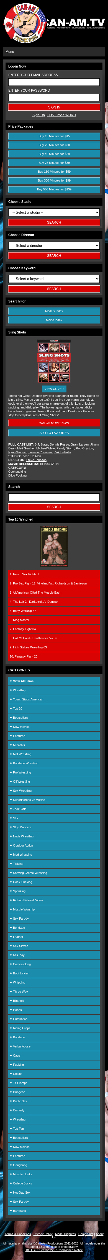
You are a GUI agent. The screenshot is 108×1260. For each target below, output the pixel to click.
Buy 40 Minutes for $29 (54, 154)
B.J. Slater (41, 444)
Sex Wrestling (22, 790)
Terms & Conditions (18, 1234)
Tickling (17, 863)
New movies (21, 726)
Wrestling (18, 690)
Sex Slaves (20, 946)
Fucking (18, 1064)
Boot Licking (20, 973)
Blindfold (18, 1000)
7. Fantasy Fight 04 (23, 629)
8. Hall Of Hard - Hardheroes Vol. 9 (33, 638)
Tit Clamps (19, 1083)
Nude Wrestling (23, 836)
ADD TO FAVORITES (54, 432)
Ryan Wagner (17, 452)
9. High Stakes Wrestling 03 (28, 647)
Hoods (17, 1009)
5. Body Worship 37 (23, 610)
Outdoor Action (22, 845)
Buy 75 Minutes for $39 (54, 162)
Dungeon (18, 1092)
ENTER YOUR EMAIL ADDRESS (33, 75)
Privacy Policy (43, 1234)
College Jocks (22, 1183)
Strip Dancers (22, 827)
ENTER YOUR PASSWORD (29, 90)
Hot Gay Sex (21, 1192)
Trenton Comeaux (40, 452)
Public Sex (19, 1101)
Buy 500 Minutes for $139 (54, 189)
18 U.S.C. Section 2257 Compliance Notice (54, 1250)
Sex (15, 818)
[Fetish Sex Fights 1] (54, 565)
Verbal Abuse (21, 1046)
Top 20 (17, 708)
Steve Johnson (36, 460)
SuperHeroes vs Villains (28, 799)
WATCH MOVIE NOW (54, 423)
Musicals (18, 745)
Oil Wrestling (21, 781)
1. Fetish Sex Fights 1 (24, 574)
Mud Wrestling (22, 854)
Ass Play (18, 955)
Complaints (85, 1234)
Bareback (19, 1210)
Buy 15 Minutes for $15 (54, 136)
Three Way (20, 991)
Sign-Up (38, 115)
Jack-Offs (19, 809)
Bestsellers (20, 717)
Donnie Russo (59, 444)
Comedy (18, 1110)
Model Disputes (65, 1234)
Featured (18, 736)
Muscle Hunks (22, 1174)
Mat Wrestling (21, 754)
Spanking (18, 891)
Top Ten (18, 1128)
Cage (16, 1055)
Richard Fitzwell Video (27, 900)
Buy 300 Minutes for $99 (54, 180)
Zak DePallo (62, 452)
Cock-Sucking (22, 882)
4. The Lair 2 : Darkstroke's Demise (34, 601)
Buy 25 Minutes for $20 (54, 145)
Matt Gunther (26, 448)
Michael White (45, 448)
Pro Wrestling (21, 772)
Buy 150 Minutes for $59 (54, 171)
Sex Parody (20, 918)
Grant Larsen (80, 444)
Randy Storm (65, 448)
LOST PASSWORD (61, 115)
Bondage (18, 927)
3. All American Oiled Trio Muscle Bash (35, 592)
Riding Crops (21, 1028)
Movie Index (54, 320)
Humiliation (19, 1019)
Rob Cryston (84, 448)
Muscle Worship (23, 909)
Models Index (54, 311)
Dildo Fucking (17, 475)
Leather (17, 936)
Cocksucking (17, 471)
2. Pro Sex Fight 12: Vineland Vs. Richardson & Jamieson (48, 583)
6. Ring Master (19, 620)
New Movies (21, 1146)
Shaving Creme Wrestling (29, 873)
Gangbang (19, 1165)
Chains (17, 1073)
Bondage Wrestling (25, 763)
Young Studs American (27, 699)
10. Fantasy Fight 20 (23, 656)
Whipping (18, 982)
